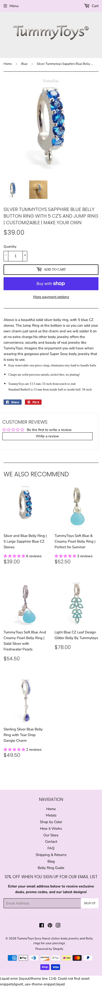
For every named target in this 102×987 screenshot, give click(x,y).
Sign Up (89, 903)
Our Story (51, 835)
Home (8, 64)
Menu (14, 6)
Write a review (47, 436)
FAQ (51, 848)
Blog (51, 861)
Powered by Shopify (49, 949)
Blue (24, 64)
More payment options (51, 296)
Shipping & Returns (51, 854)
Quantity (10, 246)
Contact (51, 841)
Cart (94, 6)
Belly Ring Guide (51, 867)
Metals (51, 815)
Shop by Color (51, 822)
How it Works (51, 828)
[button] (15, 556)
